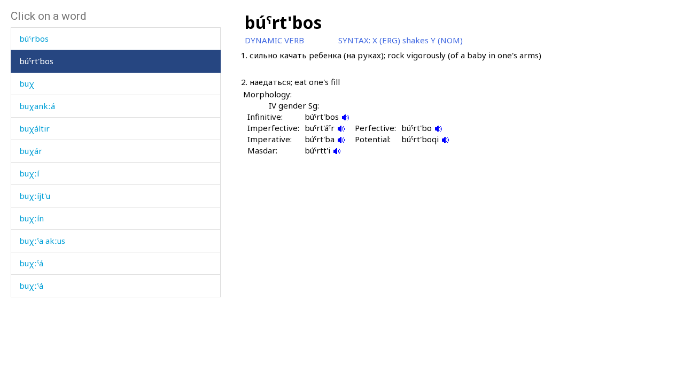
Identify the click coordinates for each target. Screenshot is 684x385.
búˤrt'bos (36, 61)
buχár (30, 150)
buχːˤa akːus (42, 240)
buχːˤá (31, 263)
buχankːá (37, 106)
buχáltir (34, 128)
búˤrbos (34, 38)
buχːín (31, 218)
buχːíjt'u (34, 195)
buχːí (29, 173)
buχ (26, 83)
